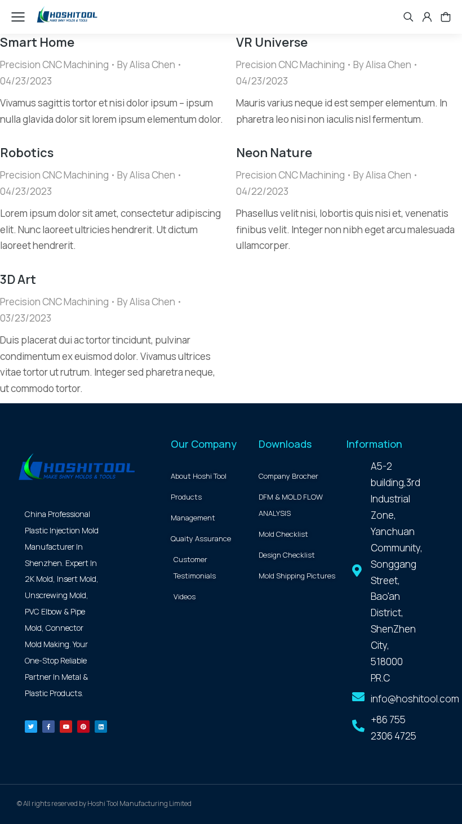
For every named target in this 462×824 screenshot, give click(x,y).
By (146, 64)
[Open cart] (446, 17)
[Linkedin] (101, 726)
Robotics (27, 152)
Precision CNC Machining (54, 64)
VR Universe (272, 42)
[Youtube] (66, 726)
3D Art (18, 279)
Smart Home (37, 42)
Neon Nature (274, 152)
